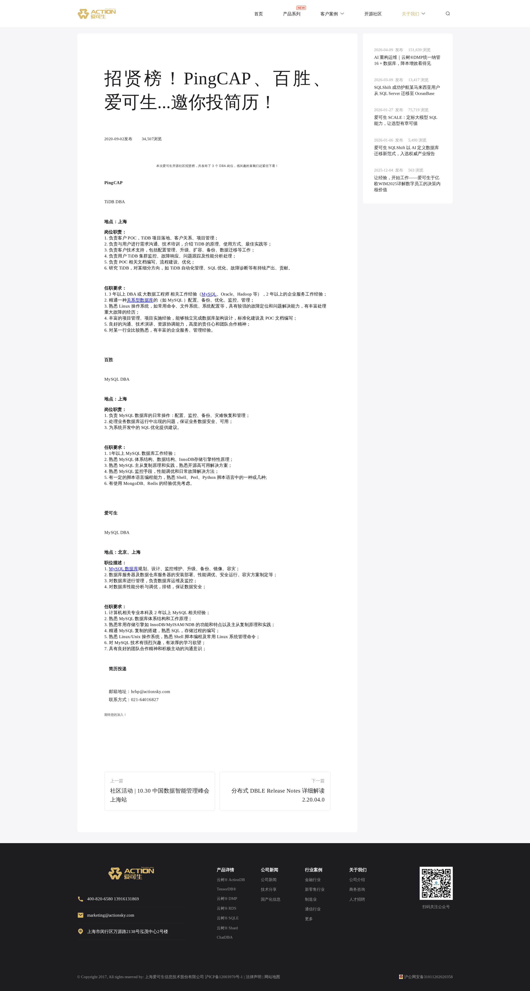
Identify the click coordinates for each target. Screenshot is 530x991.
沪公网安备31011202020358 (428, 977)
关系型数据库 (140, 300)
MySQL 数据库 (123, 568)
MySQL (208, 294)
